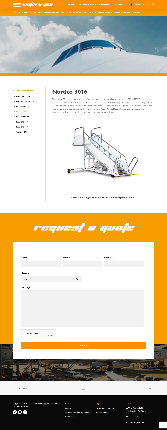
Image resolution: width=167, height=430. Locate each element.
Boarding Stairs (80, 12)
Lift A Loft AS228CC (24, 96)
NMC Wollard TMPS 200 (25, 101)
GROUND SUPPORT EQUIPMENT (95, 5)
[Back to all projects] (83, 387)
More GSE (136, 12)
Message (25, 287)
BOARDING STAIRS (24, 90)
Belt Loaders (66, 12)
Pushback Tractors (122, 12)
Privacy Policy (102, 412)
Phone (108, 257)
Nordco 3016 (21, 111)
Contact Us (70, 416)
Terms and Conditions (105, 408)
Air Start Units (36, 12)
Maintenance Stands (103, 12)
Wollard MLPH (21, 132)
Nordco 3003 (21, 106)
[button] (153, 4)
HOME (71, 5)
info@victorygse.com (135, 422)
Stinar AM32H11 (22, 116)
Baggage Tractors (51, 12)
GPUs (91, 12)
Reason (25, 273)
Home (68, 408)
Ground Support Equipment (77, 412)
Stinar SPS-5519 (22, 127)
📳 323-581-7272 (139, 5)
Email (66, 257)
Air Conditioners (21, 12)
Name (25, 257)
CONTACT (120, 5)
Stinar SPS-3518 (22, 122)
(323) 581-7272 (137, 416)
